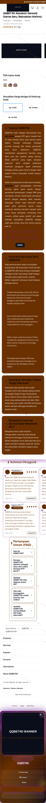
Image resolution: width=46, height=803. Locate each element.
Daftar (20, 245)
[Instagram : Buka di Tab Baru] (25, 700)
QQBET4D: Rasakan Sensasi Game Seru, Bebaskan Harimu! (22, 15)
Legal (22, 706)
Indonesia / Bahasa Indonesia (13, 688)
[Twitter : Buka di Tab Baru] (20, 700)
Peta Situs (30, 706)
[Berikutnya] (43, 51)
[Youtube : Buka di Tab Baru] (30, 700)
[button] (32, 7)
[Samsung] (7, 7)
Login (23, 796)
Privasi (14, 706)
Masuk (9, 245)
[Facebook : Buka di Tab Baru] (15, 700)
